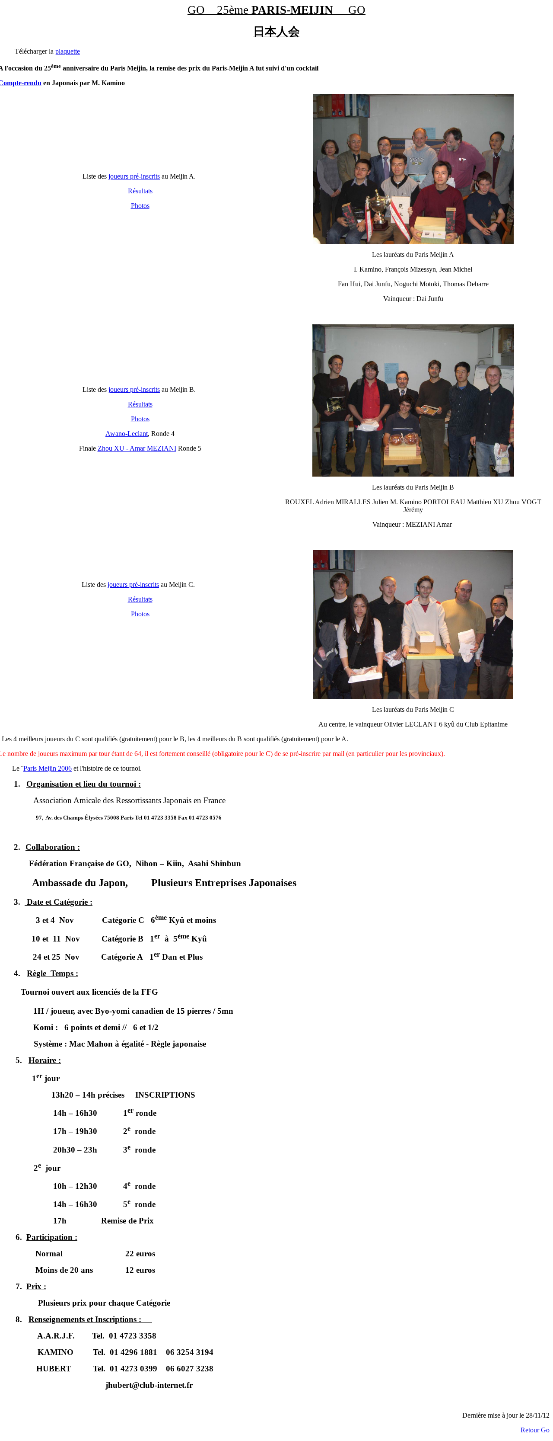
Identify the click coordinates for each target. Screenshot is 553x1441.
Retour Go (535, 1430)
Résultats (140, 191)
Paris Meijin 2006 (47, 768)
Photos (140, 205)
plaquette (67, 51)
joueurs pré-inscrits (134, 176)
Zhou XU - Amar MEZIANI (137, 448)
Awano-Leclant (126, 433)
